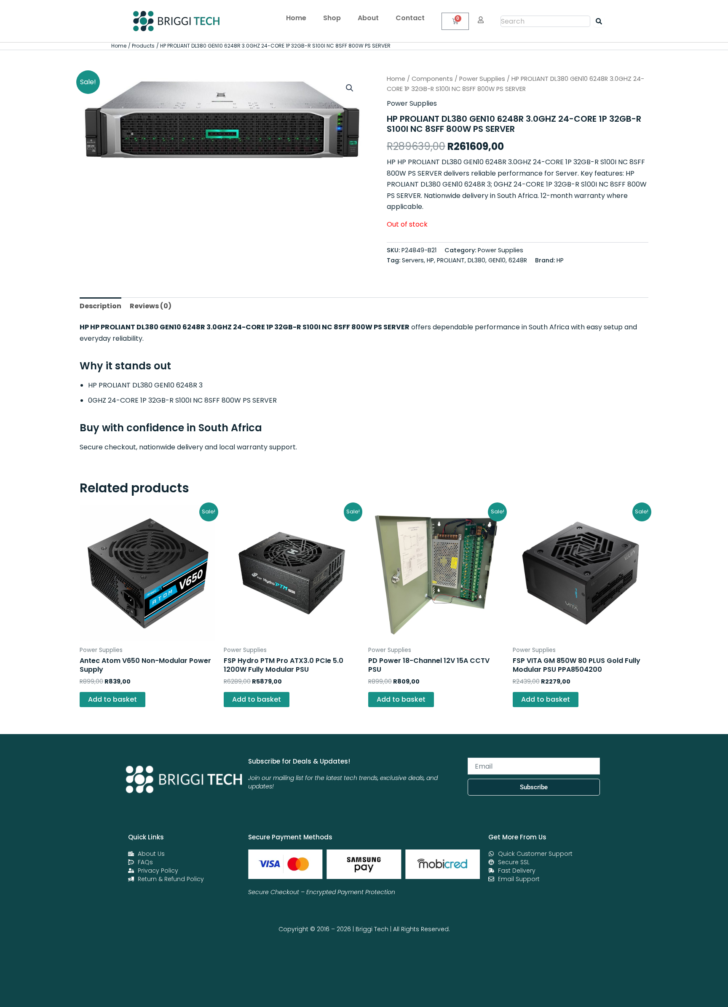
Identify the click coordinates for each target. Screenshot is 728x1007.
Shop (332, 18)
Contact (410, 18)
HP (560, 260)
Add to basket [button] (112, 699)
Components (432, 79)
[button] (349, 88)
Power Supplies (482, 79)
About (368, 18)
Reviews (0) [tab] (150, 306)
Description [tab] (100, 306)
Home (296, 18)
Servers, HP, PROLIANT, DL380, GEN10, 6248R (464, 260)
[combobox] (545, 21)
